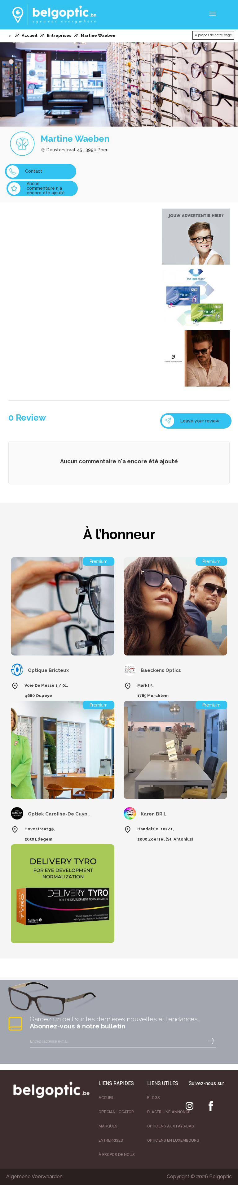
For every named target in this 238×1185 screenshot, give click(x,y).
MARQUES (108, 1126)
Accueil (29, 35)
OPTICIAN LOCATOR (116, 1111)
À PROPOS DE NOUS (117, 1154)
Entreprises (59, 35)
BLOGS (153, 1097)
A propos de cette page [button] (213, 35)
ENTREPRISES (111, 1140)
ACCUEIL (106, 1097)
